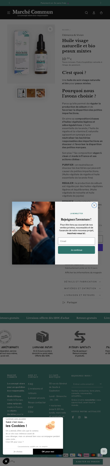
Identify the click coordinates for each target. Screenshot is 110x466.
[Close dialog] (94, 205)
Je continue (76, 250)
